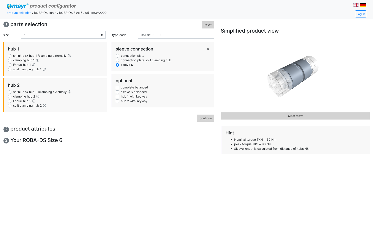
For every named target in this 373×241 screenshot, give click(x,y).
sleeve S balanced (134, 92)
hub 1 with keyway (134, 96)
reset (208, 25)
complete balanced (134, 87)
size (6, 35)
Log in (360, 14)
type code (119, 35)
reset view (295, 116)
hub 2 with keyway (134, 101)
